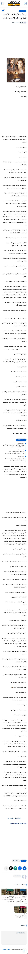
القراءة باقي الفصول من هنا (18, 823)
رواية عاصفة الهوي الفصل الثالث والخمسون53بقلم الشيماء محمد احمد (14, 452)
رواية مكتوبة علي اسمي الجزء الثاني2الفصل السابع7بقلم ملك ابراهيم (13, 446)
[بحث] (2, 3)
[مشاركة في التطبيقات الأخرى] (6, 868)
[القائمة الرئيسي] (25, 3)
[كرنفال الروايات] (14, 3)
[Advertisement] (14, 44)
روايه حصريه (22, 10)
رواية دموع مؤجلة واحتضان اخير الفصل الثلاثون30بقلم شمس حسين (14, 459)
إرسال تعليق (20, 932)
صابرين (21, 22)
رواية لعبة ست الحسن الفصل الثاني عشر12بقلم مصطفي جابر (21, 900)
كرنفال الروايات (6, 949)
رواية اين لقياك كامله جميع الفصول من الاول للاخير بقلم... (8, 899)
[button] (20, 868)
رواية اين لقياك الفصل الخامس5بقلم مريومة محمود (21, 917)
